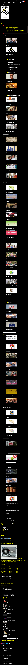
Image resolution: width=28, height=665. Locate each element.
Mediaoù (8, 351)
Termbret (10, 62)
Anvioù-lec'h (8, 170)
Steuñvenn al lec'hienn (7, 648)
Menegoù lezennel (7, 655)
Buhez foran (8, 515)
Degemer (5, 645)
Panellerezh (8, 311)
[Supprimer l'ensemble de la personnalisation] (6, 538)
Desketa (7, 201)
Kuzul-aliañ (8, 104)
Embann (8, 360)
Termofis (8, 447)
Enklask (11, 2)
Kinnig (7, 417)
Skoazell (10, 302)
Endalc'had (6, 2)
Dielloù (9, 467)
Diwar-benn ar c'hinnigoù (6, 578)
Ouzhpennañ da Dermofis (14, 453)
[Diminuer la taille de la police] (1, 538)
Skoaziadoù (8, 294)
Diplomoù (8, 219)
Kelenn (7, 258)
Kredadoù (5, 652)
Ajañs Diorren (11, 72)
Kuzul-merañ (9, 81)
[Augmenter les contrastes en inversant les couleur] (4, 538)
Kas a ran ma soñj (4, 580)
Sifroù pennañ (9, 152)
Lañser (2, 2)
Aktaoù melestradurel (10, 122)
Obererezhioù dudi (10, 267)
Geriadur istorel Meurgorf (11, 494)
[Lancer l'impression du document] (7, 538)
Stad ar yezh (8, 161)
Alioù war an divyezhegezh (12, 395)
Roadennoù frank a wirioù (12, 503)
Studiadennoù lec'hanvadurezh (12, 520)
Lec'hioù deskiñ (9, 192)
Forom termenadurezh (11, 462)
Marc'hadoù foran (10, 131)
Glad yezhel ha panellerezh (14, 64)
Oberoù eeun (8, 386)
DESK (9, 300)
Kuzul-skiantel (9, 90)
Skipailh (7, 45)
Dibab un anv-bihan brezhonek (13, 377)
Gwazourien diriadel (10, 237)
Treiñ (7, 320)
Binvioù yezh (7, 528)
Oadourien (8, 210)
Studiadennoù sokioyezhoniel (12, 510)
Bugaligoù (8, 249)
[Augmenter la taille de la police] (3, 538)
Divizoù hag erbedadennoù (14, 95)
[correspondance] (16, 2)
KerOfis (7, 476)
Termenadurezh (9, 329)
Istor (7, 144)
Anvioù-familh (9, 179)
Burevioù (8, 113)
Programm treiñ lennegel (11, 285)
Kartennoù (8, 426)
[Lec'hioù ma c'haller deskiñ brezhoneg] (11, 189)
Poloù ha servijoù (9, 54)
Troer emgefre (9, 485)
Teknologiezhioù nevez (11, 369)
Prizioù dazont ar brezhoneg (12, 404)
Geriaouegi (8, 518)
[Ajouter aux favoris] (10, 538)
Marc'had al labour (10, 276)
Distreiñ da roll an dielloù (6, 540)
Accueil (4, 527)
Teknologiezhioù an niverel (14, 67)
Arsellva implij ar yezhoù (13, 69)
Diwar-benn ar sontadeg (6, 576)
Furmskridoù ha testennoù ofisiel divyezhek (15, 342)
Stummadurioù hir (10, 228)
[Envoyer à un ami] (9, 538)
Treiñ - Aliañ (11, 59)
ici (18, 31)
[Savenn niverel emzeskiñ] (11, 198)
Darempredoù (3, 4)
